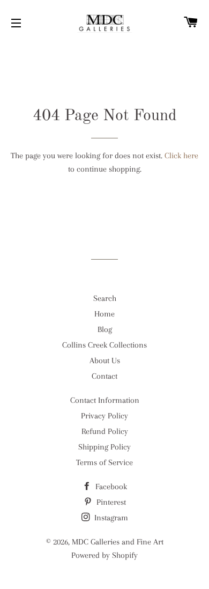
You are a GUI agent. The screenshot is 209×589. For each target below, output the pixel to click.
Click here (181, 155)
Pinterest (110, 502)
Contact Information (104, 400)
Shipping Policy (104, 447)
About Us (104, 360)
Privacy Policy (104, 416)
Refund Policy (104, 431)
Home (104, 314)
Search (104, 298)
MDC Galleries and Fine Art (117, 542)
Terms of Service (104, 462)
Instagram (110, 517)
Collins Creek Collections (104, 345)
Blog (105, 329)
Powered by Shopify (104, 555)
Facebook (110, 486)
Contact (104, 376)
